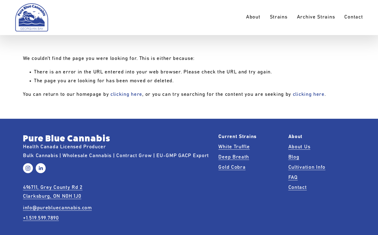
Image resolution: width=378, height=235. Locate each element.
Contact (353, 17)
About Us (299, 146)
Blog (293, 157)
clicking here (126, 94)
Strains (279, 17)
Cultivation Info (306, 167)
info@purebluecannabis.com (57, 207)
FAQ (293, 177)
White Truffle (234, 146)
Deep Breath (233, 157)
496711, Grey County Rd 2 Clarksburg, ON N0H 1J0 (52, 192)
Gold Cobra (231, 167)
